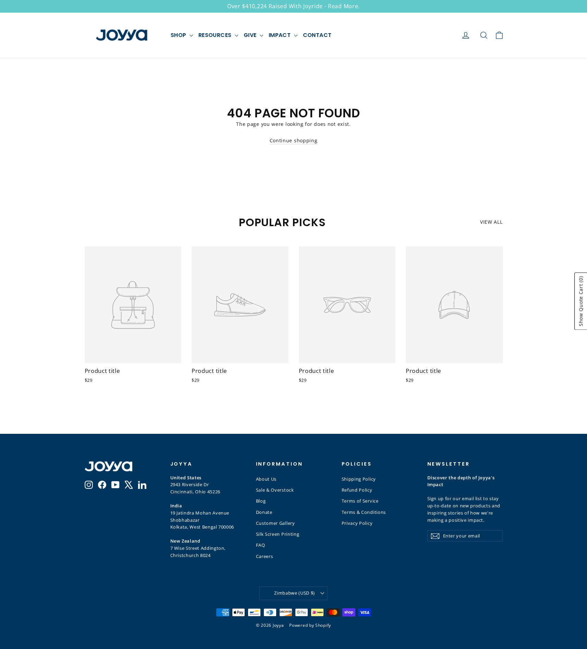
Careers (264, 556)
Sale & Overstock (275, 490)
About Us (266, 479)
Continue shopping (294, 140)
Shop (179, 35)
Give (251, 35)
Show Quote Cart (580, 301)
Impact (280, 35)
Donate (264, 512)
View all (491, 222)
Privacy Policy (357, 523)
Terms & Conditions (364, 512)
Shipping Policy (359, 479)
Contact (317, 35)
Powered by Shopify (310, 625)
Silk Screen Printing (277, 534)
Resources (215, 35)
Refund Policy (357, 490)
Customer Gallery (275, 523)
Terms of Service (360, 501)
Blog (261, 501)
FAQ (260, 545)
